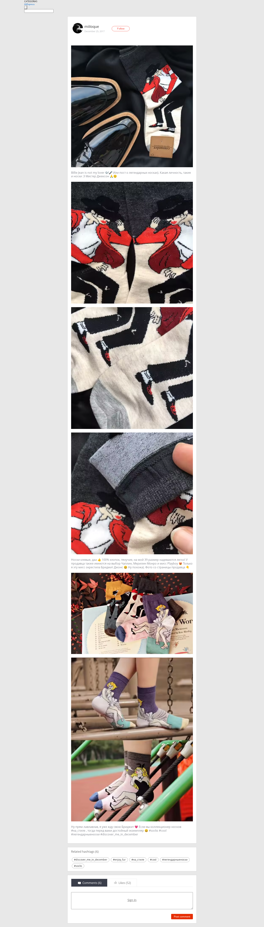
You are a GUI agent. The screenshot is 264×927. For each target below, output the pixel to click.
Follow (120, 28)
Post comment (182, 916)
